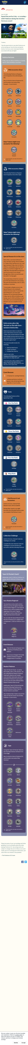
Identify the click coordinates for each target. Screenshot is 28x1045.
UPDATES (9, 10)
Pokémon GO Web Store (10, 356)
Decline (16, 1042)
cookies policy (19, 1035)
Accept (24, 1042)
